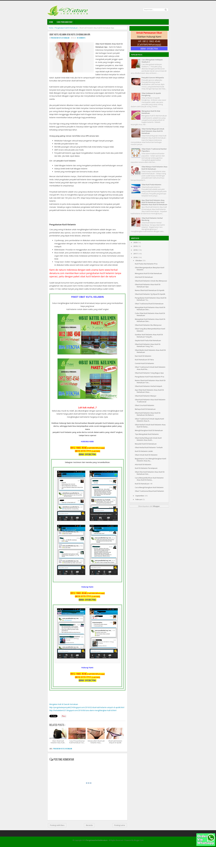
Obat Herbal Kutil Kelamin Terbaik (149, 447)
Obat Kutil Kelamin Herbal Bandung (152, 219)
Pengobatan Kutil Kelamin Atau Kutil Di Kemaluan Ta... (150, 299)
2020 (135, 242)
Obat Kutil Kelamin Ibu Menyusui (148, 325)
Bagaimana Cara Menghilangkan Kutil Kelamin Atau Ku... (150, 459)
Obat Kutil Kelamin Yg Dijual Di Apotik (150, 294)
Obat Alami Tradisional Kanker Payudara (154, 150)
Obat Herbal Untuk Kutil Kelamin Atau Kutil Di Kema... (150, 425)
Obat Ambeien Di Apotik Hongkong (151, 94)
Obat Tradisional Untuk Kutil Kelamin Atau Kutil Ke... (150, 368)
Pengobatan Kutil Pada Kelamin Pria (149, 377)
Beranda (89, 825)
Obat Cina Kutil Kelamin (144, 405)
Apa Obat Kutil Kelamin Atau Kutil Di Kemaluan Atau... (149, 391)
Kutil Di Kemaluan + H (143, 484)
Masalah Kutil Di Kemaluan (146, 444)
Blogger (156, 506)
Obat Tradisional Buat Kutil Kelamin (149, 491)
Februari (139, 499)
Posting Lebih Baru (57, 825)
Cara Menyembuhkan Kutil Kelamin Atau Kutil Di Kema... (149, 479)
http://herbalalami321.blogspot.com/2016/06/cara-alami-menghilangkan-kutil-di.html (82, 710)
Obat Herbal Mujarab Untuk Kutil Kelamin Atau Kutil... (148, 439)
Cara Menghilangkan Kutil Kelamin (149, 487)
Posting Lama (119, 825)
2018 (135, 250)
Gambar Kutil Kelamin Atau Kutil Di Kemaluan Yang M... (149, 335)
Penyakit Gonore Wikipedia (153, 77)
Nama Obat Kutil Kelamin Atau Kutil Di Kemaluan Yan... (150, 381)
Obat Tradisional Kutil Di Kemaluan (149, 303)
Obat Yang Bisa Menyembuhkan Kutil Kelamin (150, 330)
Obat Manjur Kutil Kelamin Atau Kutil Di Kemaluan (154, 168)
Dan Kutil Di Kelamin (143, 356)
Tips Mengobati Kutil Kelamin (147, 434)
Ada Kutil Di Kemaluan (144, 277)
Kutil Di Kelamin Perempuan (146, 468)
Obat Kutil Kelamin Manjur (145, 396)
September (140, 496)
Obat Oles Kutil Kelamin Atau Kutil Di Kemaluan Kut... (149, 473)
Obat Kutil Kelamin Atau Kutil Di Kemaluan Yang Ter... (147, 345)
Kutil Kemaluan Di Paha (144, 359)
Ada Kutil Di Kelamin (143, 464)
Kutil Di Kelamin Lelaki (144, 451)
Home (51, 22)
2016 (135, 257)
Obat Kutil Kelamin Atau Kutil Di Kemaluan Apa (69, 34)
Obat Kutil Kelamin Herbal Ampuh (148, 386)
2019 (135, 246)
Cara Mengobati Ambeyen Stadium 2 (152, 61)
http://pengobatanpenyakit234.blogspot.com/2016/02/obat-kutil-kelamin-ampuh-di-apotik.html (86, 707)
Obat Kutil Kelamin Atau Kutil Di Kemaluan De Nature (147, 414)
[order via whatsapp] (205, 845)
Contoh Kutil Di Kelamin (144, 363)
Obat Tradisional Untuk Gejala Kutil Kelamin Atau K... (149, 420)
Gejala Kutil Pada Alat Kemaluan (148, 340)
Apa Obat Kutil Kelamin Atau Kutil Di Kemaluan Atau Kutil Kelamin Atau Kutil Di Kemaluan (154, 202)
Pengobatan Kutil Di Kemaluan (66, 28)
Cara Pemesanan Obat (64, 22)
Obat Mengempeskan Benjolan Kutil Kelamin (149, 268)
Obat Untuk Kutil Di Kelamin (146, 455)
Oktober (138, 260)
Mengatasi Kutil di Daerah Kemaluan (63, 704)
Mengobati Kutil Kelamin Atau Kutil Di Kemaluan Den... (150, 308)
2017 (135, 253)
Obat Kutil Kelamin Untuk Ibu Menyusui (151, 281)
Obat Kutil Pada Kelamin (151, 184)
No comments (81, 38)
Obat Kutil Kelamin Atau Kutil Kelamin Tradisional (150, 400)
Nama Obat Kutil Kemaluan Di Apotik (149, 290)
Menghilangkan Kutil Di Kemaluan (149, 430)
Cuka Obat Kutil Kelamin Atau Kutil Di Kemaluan (150, 314)
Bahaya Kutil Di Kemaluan (145, 409)
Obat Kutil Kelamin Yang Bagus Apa (149, 373)
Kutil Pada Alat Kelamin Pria (146, 264)
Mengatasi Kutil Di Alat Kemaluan (151, 112)
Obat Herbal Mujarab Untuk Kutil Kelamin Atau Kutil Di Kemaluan (153, 131)
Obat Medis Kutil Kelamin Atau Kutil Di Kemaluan (150, 351)
